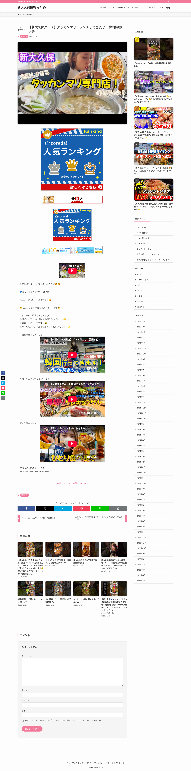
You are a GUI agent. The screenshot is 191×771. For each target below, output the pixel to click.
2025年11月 (141, 348)
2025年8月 (141, 365)
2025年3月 (141, 392)
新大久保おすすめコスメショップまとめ (153, 260)
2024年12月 (142, 408)
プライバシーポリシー (146, 249)
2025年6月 (141, 375)
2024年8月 (141, 429)
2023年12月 (142, 473)
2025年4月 (141, 386)
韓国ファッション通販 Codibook (72, 483)
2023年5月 (141, 510)
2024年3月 (141, 456)
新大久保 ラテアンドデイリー (149, 254)
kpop (139, 274)
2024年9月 (141, 424)
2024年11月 (141, 413)
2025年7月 (141, 370)
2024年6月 (141, 440)
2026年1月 (141, 338)
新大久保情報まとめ (32, 7)
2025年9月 (141, 359)
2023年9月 (141, 489)
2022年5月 (141, 575)
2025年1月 (141, 402)
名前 (25, 690)
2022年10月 (142, 548)
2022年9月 (141, 554)
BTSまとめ (141, 227)
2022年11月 (141, 543)
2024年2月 (141, 462)
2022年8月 (141, 559)
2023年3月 (141, 521)
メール (25, 700)
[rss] (168, 1)
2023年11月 (141, 478)
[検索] (171, 1)
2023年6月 (141, 505)
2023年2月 (141, 527)
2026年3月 (141, 327)
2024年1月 (141, 467)
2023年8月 (141, 494)
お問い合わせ (142, 233)
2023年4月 (141, 516)
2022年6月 (141, 570)
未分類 (140, 301)
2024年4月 (141, 451)
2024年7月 (141, 435)
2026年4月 (141, 321)
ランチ (140, 296)
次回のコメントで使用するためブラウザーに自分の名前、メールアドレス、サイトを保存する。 (63, 720)
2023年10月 (142, 483)
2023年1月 (141, 532)
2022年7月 (141, 564)
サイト (24, 711)
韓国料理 (24, 36)
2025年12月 (142, 343)
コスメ (140, 291)
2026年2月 (141, 332)
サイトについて (143, 238)
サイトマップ (142, 243)
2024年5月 (141, 446)
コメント (26, 656)
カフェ (140, 285)
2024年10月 (142, 419)
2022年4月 (141, 581)
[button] (26, 508)
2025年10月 (142, 354)
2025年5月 (141, 381)
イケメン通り (142, 280)
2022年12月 (142, 537)
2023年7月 (141, 500)
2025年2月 (141, 397)
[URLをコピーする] (118, 508)
